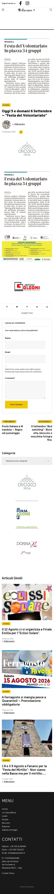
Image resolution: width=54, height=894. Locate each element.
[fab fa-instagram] (26, 3)
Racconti (6, 823)
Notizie (5, 819)
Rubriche (6, 826)
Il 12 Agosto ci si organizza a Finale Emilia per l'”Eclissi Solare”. (27, 631)
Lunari (4, 816)
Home (5, 809)
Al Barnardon (19, 124)
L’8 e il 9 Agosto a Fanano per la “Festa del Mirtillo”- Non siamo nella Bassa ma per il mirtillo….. (24, 769)
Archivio (6, 105)
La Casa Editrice (9, 812)
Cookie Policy (8, 873)
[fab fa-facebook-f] (19, 3)
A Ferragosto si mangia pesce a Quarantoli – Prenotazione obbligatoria (24, 700)
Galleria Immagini (9, 830)
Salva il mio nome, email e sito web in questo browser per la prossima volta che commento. (23, 370)
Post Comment (16, 404)
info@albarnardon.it (16, 853)
